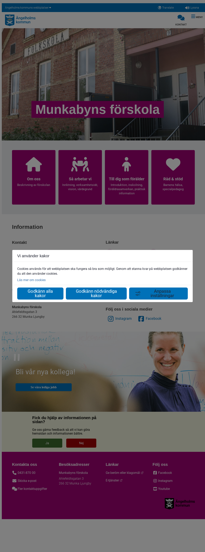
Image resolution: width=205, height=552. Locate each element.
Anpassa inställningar (162, 293)
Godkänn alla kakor (40, 293)
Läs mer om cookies (31, 280)
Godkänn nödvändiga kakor (96, 293)
